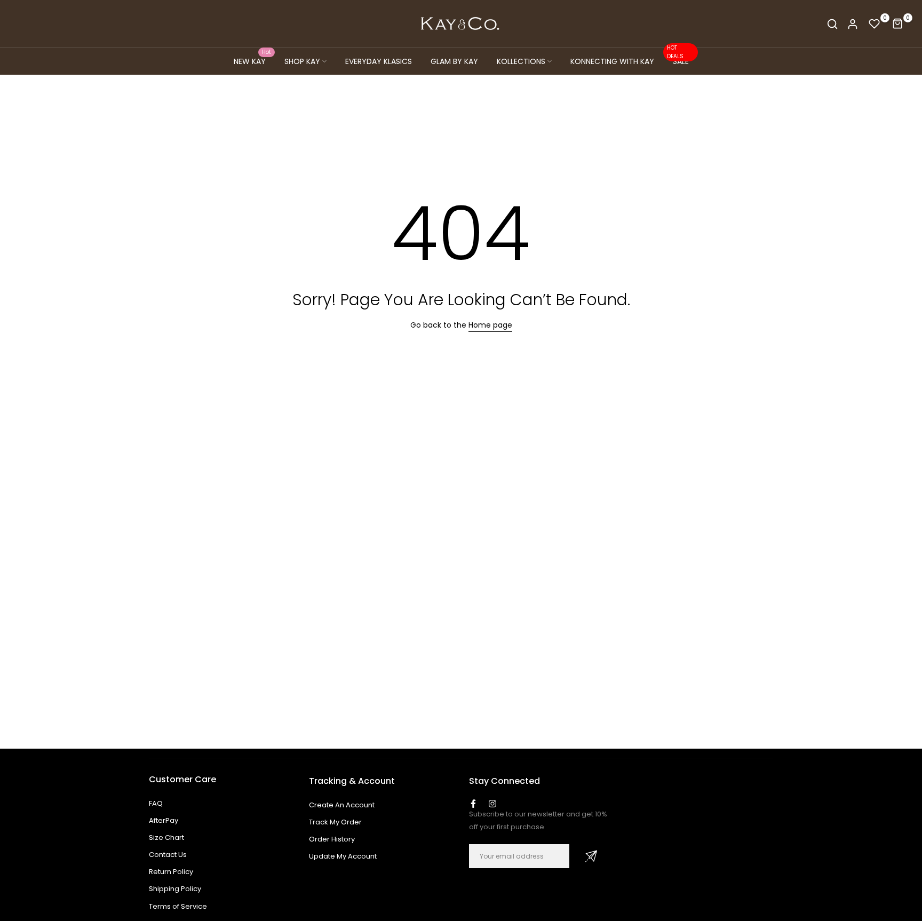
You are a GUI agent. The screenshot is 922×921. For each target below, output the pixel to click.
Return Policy (171, 872)
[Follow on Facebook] (473, 803)
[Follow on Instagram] (492, 803)
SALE (678, 61)
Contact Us (168, 854)
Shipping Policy (175, 889)
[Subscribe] (591, 856)
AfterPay (163, 820)
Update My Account (343, 856)
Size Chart (166, 837)
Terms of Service (178, 906)
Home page (490, 325)
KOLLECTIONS (521, 61)
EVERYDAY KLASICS (378, 61)
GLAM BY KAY (454, 61)
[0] (874, 24)
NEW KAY (253, 61)
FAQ (156, 803)
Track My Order (335, 822)
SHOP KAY (302, 61)
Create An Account (342, 805)
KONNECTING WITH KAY (612, 61)
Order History (332, 839)
